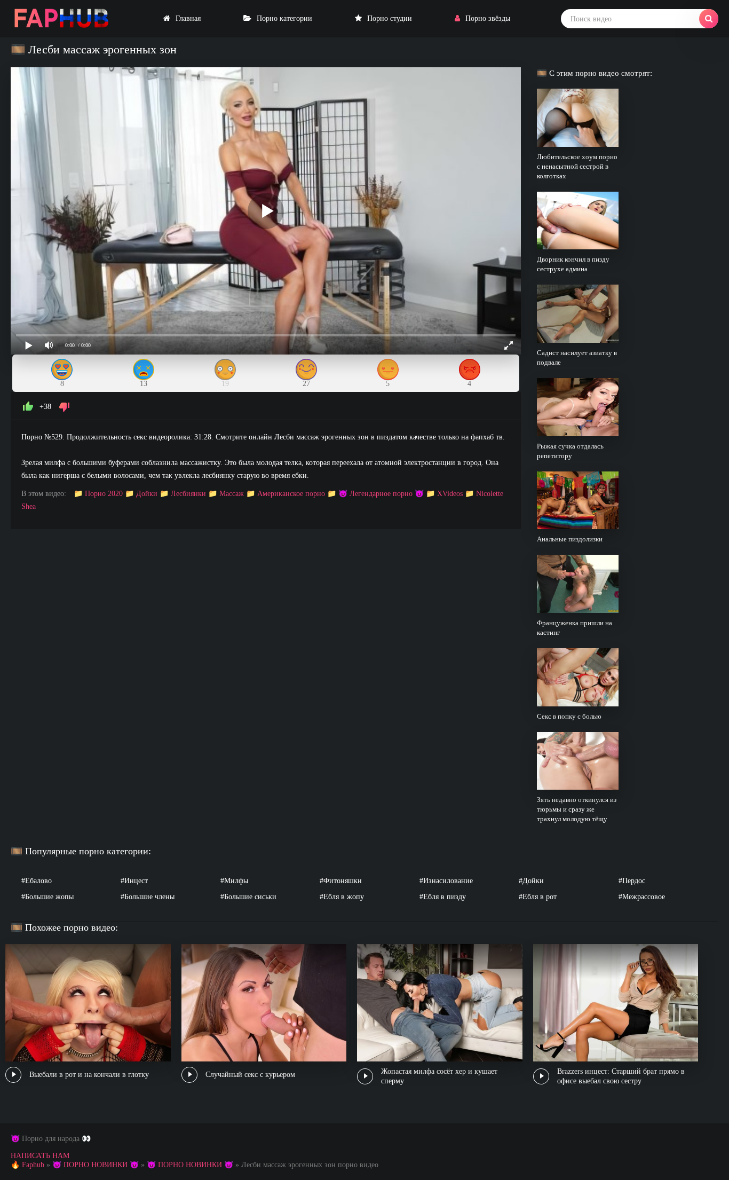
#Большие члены (148, 897)
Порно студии (389, 18)
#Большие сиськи (248, 897)
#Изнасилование (446, 881)
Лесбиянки (188, 494)
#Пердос (632, 881)
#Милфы (234, 881)
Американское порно (291, 494)
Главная (188, 18)
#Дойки (531, 881)
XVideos (450, 494)
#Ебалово (36, 881)
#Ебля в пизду (442, 897)
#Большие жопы (47, 897)
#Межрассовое (642, 897)
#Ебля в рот (538, 897)
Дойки (146, 494)
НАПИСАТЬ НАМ (40, 1156)
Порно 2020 (104, 494)
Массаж (231, 494)
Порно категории (284, 18)
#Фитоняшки (341, 881)
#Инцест (134, 881)
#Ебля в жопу (342, 897)
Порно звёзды (487, 18)
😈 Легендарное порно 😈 (381, 494)
